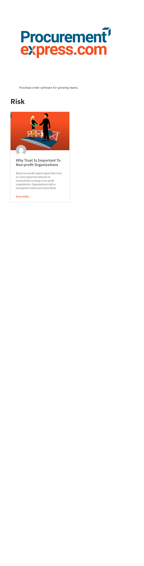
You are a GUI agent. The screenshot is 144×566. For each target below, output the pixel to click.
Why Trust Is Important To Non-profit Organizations (38, 162)
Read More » (23, 196)
